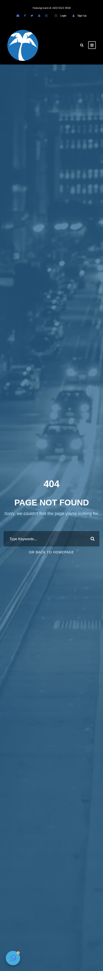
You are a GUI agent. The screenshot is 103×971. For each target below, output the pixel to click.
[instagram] (46, 15)
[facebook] (25, 15)
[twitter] (32, 15)
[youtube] (39, 15)
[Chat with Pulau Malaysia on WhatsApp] (13, 958)
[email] (18, 15)
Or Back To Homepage (51, 552)
